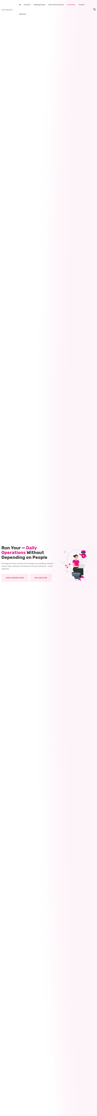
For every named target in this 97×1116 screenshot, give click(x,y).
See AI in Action (40, 578)
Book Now (22, 14)
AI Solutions (71, 5)
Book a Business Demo (15, 578)
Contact (81, 5)
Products (27, 5)
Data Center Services (56, 5)
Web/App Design (39, 5)
